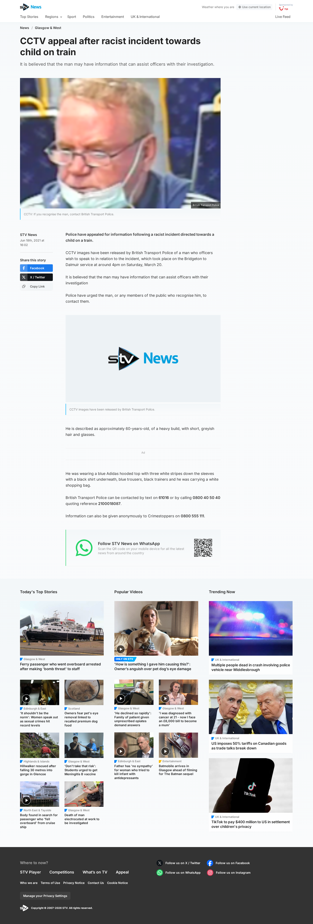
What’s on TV (95, 872)
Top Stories (29, 16)
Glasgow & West (48, 28)
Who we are (28, 883)
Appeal (122, 872)
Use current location (256, 7)
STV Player (30, 872)
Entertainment (112, 16)
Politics (89, 16)
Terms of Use (50, 883)
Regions (51, 16)
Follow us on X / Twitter (182, 863)
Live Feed (282, 16)
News (24, 28)
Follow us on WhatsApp (183, 872)
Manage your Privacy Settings (45, 896)
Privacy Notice (74, 883)
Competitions (61, 872)
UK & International (145, 16)
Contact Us (96, 883)
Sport (71, 16)
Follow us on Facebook (233, 863)
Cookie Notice (117, 883)
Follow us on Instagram (233, 872)
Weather (208, 7)
